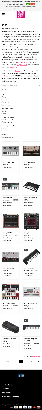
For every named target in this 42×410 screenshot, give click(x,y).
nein (5, 100)
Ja (28, 4)
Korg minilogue (8, 162)
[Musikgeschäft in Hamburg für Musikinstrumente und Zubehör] (24, 14)
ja (4, 97)
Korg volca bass (8, 268)
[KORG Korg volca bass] (10, 256)
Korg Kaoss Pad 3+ (30, 233)
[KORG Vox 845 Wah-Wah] (10, 327)
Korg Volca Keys (29, 162)
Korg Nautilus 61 (30, 268)
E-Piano (17, 71)
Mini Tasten (7, 122)
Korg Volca (13, 67)
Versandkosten (7, 170)
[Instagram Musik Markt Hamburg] (22, 375)
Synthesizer (5, 76)
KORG (16, 28)
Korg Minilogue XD (23, 62)
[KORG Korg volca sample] (31, 292)
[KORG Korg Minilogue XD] (31, 186)
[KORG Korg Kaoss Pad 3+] (31, 221)
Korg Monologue (9, 303)
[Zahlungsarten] (11, 407)
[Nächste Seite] (38, 361)
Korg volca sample (30, 303)
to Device (6, 105)
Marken (11, 28)
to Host (6, 102)
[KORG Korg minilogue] (10, 150)
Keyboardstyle (8, 120)
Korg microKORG (9, 198)
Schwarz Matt (8, 137)
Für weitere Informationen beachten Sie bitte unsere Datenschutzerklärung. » (21, 8)
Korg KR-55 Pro (8, 233)
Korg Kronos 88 (22, 65)
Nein (33, 4)
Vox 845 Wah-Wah (9, 339)
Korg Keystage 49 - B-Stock (31, 340)
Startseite (5, 28)
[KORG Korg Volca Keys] (31, 150)
